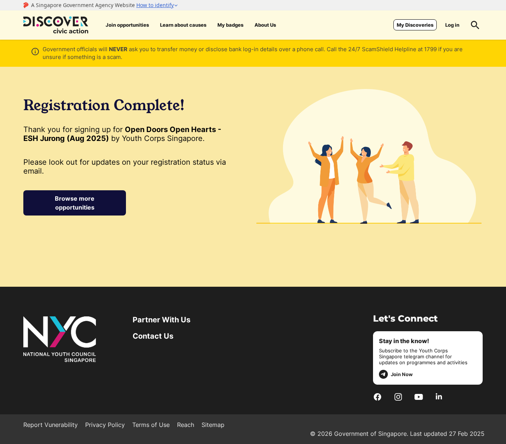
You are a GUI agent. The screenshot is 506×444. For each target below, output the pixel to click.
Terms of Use (151, 424)
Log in (452, 25)
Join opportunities (127, 25)
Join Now (402, 374)
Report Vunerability (50, 424)
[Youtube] (419, 396)
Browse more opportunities (74, 203)
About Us (265, 25)
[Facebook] (377, 396)
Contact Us (153, 336)
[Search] (475, 24)
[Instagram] (398, 396)
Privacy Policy (105, 424)
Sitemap (213, 424)
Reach (185, 424)
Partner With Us (161, 319)
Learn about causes (183, 25)
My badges (230, 25)
